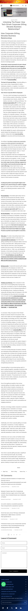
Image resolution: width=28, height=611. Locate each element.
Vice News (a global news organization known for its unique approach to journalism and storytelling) (13, 143)
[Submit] (25, 602)
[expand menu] (1, 5)
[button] (25, 5)
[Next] (19, 535)
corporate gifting (12, 79)
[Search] (22, 5)
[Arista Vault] (14, 5)
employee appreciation (8, 102)
